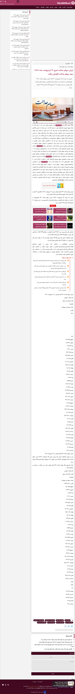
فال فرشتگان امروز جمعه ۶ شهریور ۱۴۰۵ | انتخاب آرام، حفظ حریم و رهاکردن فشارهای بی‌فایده (40, 211)
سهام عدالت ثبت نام (42, 622)
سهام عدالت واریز (59, 620)
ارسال (53, 674)
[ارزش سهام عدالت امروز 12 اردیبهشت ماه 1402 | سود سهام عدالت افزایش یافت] (71, 626)
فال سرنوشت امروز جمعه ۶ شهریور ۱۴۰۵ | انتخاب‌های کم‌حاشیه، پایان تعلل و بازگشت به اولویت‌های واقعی (49, 262)
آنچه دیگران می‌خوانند (66, 258)
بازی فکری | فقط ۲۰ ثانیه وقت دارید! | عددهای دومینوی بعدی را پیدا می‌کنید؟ (51, 284)
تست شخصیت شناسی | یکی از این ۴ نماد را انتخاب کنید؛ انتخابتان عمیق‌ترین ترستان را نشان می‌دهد (60, 225)
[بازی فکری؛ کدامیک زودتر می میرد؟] (59, 185)
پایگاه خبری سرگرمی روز (67, 125)
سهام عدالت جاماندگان (49, 620)
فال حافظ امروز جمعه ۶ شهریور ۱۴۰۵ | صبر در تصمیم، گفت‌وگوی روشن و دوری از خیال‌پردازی (19, 53)
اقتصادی (42, 7)
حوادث (60, 7)
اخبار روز (51, 7)
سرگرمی (55, 7)
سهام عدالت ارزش (60, 622)
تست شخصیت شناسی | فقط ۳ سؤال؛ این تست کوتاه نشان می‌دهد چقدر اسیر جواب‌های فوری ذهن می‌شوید (50, 267)
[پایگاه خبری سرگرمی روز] (66, 3)
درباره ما (38, 7)
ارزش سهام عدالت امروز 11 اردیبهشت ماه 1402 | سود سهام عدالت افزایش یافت (55, 642)
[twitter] (68, 626)
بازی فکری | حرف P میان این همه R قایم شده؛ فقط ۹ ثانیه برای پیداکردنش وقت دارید (50, 273)
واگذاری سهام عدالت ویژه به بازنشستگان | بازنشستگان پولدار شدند (58, 649)
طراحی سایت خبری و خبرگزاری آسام (37, 692)
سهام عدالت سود (69, 622)
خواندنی (47, 7)
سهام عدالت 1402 (51, 622)
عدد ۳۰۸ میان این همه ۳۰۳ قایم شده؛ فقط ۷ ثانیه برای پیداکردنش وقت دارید (50, 278)
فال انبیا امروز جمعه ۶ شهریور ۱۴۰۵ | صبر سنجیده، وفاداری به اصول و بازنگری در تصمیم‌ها (60, 218)
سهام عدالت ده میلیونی (39, 620)
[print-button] (34, 122)
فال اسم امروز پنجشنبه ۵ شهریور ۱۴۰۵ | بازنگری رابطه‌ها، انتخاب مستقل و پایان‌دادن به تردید (50, 289)
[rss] (5, 2)
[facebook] (65, 626)
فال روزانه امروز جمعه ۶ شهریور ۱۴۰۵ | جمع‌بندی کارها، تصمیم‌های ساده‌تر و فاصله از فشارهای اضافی (19, 40)
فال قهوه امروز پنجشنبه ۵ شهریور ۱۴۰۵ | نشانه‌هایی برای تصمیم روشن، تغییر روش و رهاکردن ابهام (40, 225)
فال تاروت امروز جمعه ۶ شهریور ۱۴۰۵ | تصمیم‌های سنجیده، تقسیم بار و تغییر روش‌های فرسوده (60, 211)
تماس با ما (40, 682)
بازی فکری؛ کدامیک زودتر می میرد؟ (49, 185)
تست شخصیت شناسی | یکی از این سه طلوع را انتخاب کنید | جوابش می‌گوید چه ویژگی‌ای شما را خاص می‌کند (20, 65)
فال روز (64, 7)
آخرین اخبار (25, 12)
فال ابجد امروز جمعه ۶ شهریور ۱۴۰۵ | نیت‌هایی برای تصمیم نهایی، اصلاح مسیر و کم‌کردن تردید (60, 683)
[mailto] (36, 122)
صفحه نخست (69, 7)
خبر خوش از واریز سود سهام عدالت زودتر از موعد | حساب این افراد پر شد (56, 640)
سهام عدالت (58, 125)
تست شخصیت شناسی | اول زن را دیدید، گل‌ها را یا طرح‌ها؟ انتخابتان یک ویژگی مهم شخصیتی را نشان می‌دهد (39, 218)
